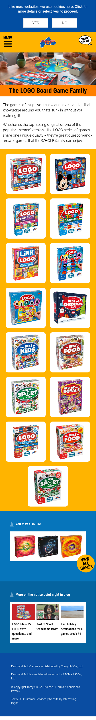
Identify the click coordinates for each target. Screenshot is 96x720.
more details (27, 11)
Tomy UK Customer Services (28, 699)
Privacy (15, 691)
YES (35, 23)
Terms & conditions (68, 687)
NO (64, 23)
